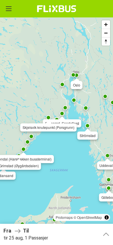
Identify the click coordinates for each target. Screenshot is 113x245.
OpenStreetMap (89, 217)
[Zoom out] (106, 33)
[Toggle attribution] (106, 217)
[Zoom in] (106, 24)
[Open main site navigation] (8, 8)
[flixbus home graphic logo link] (56, 8)
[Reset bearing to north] (106, 41)
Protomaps (64, 217)
